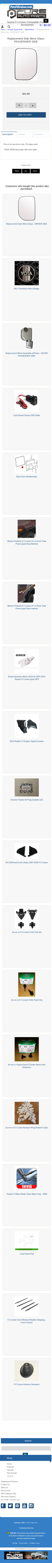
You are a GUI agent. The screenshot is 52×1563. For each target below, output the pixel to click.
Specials (10, 1470)
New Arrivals (12, 1473)
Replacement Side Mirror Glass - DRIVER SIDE (26, 224)
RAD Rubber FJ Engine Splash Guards (27, 741)
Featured (10, 1467)
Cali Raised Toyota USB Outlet (26, 415)
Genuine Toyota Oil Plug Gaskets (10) (27, 800)
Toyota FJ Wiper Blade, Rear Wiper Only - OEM (26, 1194)
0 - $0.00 (45, 25)
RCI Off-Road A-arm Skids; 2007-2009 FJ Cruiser (27, 862)
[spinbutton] (26, 105)
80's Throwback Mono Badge (26, 289)
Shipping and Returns (9, 1481)
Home (3, 29)
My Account (5, 1490)
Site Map (14, 1543)
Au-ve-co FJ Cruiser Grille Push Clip (26, 1000)
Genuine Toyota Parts (15, 29)
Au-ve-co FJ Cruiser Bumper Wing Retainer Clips (27, 1127)
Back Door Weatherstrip (26, 477)
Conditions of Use (34, 1543)
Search (28, 1441)
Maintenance (29, 29)
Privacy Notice (23, 1543)
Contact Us (5, 1484)
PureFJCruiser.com (31, 1522)
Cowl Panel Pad (27, 1254)
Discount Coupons (8, 1497)
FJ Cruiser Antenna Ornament (26, 1384)
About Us (4, 1487)
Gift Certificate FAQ (8, 1494)
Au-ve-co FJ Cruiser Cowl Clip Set (26, 932)
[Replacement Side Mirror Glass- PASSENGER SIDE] (26, 80)
